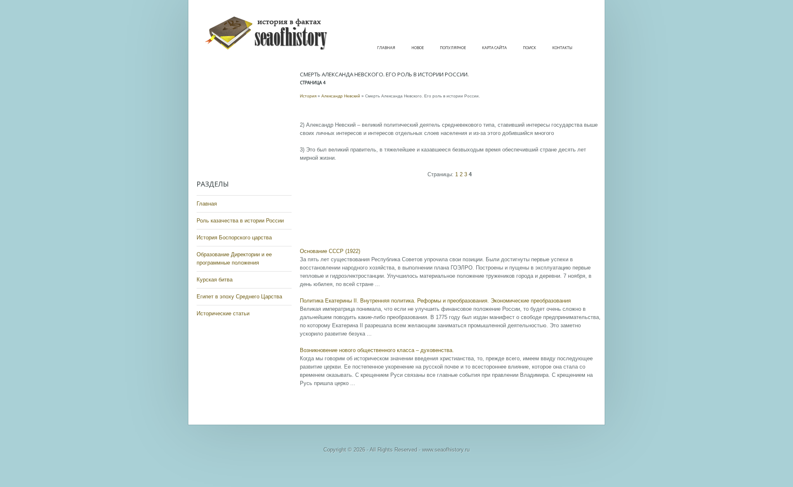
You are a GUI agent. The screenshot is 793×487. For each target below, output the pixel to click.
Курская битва (215, 280)
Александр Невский (340, 96)
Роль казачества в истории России (240, 220)
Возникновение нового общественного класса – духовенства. (377, 350)
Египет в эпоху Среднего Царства (239, 296)
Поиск (529, 47)
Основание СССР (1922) (330, 251)
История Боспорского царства (234, 237)
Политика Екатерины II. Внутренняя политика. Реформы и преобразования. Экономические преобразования (435, 301)
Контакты (562, 47)
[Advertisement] (246, 119)
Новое (417, 47)
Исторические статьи (223, 313)
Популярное (453, 47)
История (308, 96)
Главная (386, 47)
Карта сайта (494, 47)
